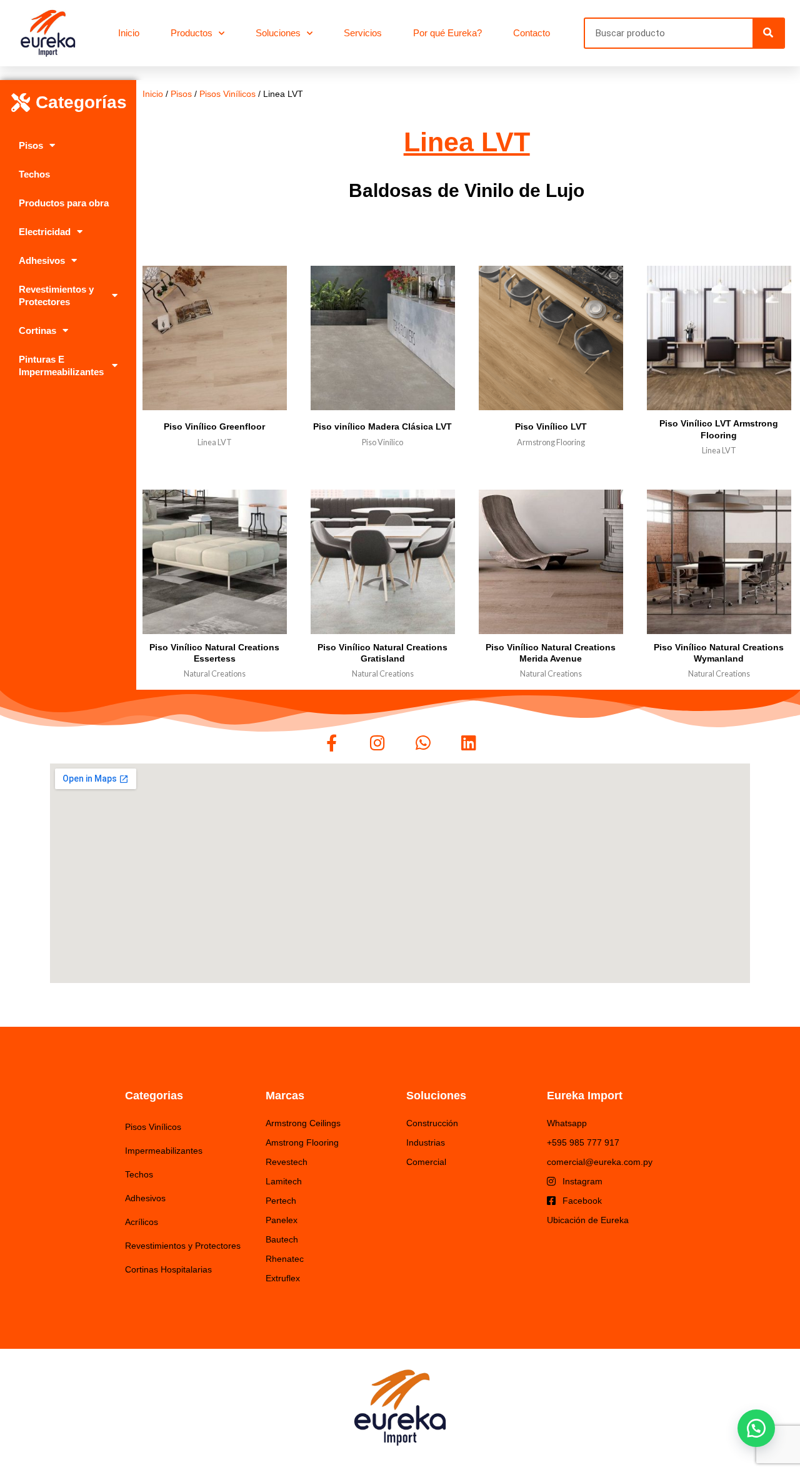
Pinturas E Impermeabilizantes (61, 365)
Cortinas (37, 330)
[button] (756, 1428)
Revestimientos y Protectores (56, 295)
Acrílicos (141, 1222)
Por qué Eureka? (447, 33)
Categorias (154, 1095)
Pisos (31, 145)
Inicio (128, 33)
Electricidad (45, 231)
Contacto (531, 33)
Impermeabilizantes (163, 1151)
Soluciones (278, 33)
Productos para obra (64, 203)
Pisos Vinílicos (227, 94)
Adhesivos (42, 260)
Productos (191, 33)
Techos (34, 174)
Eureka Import (584, 1095)
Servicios (363, 33)
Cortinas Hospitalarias (168, 1269)
